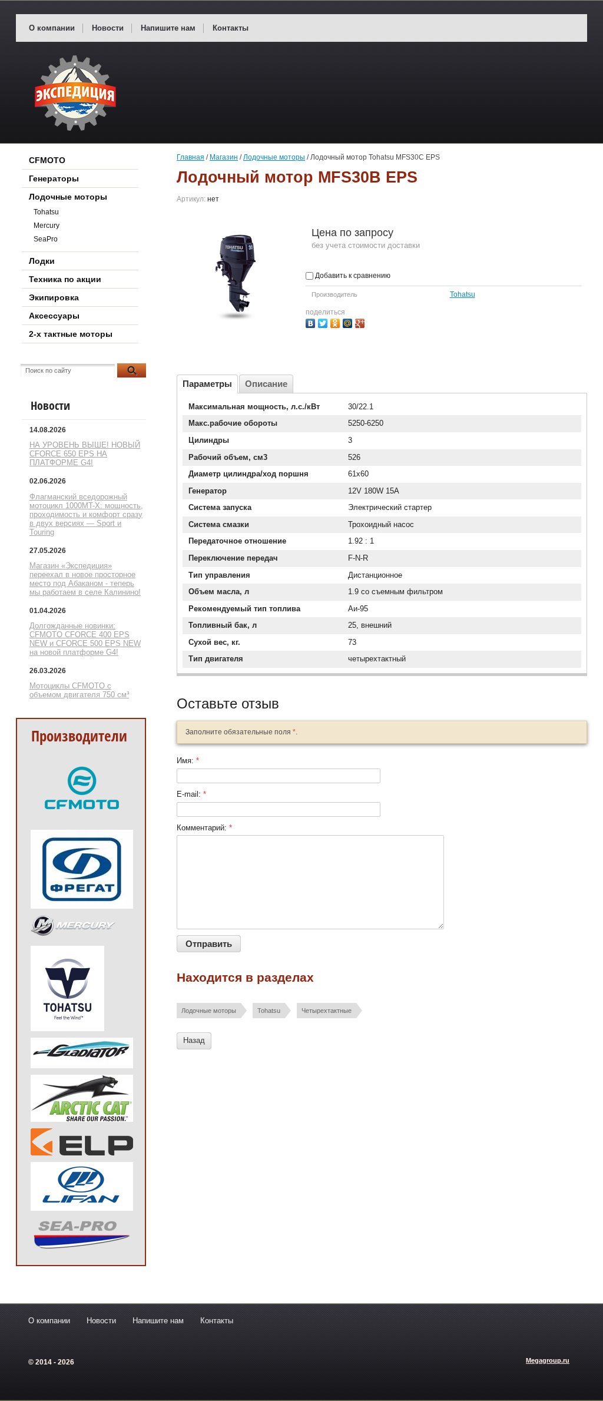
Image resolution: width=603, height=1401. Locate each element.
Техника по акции (65, 279)
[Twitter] (324, 322)
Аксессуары (54, 315)
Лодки (42, 261)
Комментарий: (204, 827)
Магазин (224, 157)
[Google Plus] (361, 322)
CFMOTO (47, 160)
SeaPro (46, 239)
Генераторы (54, 178)
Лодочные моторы (274, 157)
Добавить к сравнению (351, 275)
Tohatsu (462, 294)
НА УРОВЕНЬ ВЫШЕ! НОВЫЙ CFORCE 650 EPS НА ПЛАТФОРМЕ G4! (84, 453)
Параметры (207, 384)
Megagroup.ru (547, 1360)
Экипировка (54, 297)
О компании (52, 28)
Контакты (231, 28)
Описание (266, 384)
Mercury (46, 225)
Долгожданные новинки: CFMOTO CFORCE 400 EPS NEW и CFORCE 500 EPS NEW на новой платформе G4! (85, 639)
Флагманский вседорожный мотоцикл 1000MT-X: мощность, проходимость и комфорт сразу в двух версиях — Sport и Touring (86, 514)
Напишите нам (168, 28)
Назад (194, 1040)
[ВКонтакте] (312, 322)
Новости (108, 28)
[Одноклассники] (336, 322)
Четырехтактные (327, 1010)
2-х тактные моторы (70, 334)
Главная (190, 157)
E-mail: (191, 794)
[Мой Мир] (349, 322)
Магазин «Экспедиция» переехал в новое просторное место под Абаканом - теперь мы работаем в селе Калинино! (85, 579)
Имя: (188, 760)
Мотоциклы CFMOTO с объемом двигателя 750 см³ (79, 690)
